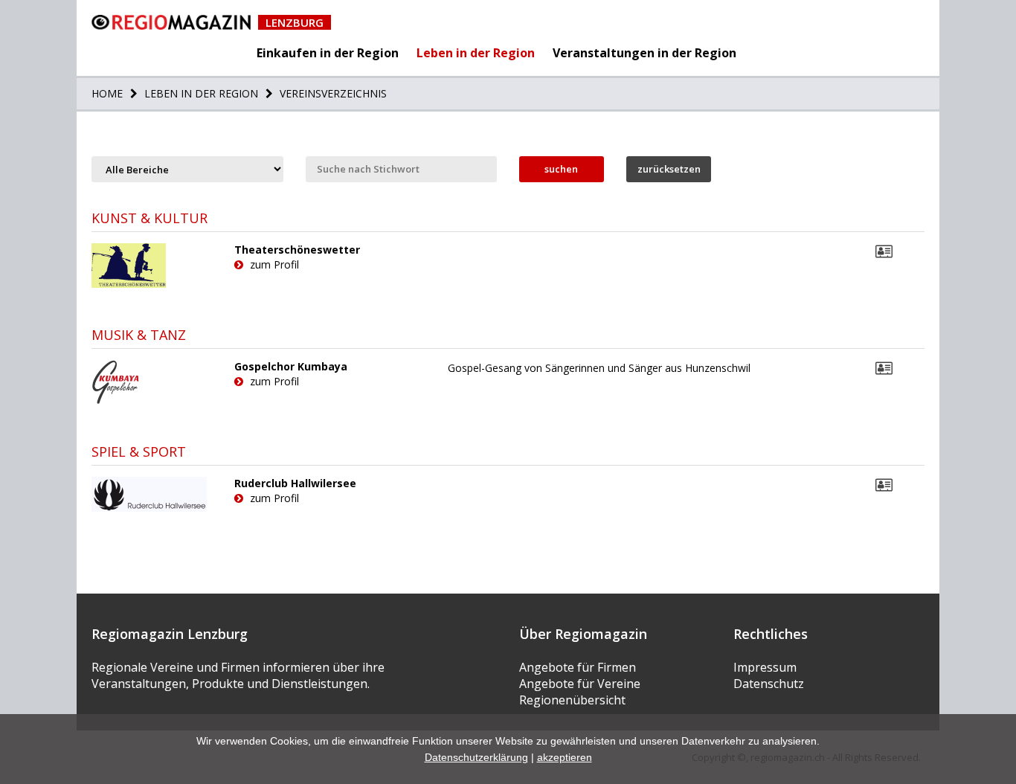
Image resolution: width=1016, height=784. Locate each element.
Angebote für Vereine (579, 683)
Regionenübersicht (572, 700)
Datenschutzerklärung (476, 757)
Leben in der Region (476, 53)
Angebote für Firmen (577, 667)
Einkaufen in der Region (328, 53)
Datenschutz (768, 683)
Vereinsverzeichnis (332, 93)
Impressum (765, 667)
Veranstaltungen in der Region (644, 53)
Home (107, 93)
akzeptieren (564, 757)
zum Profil (273, 264)
